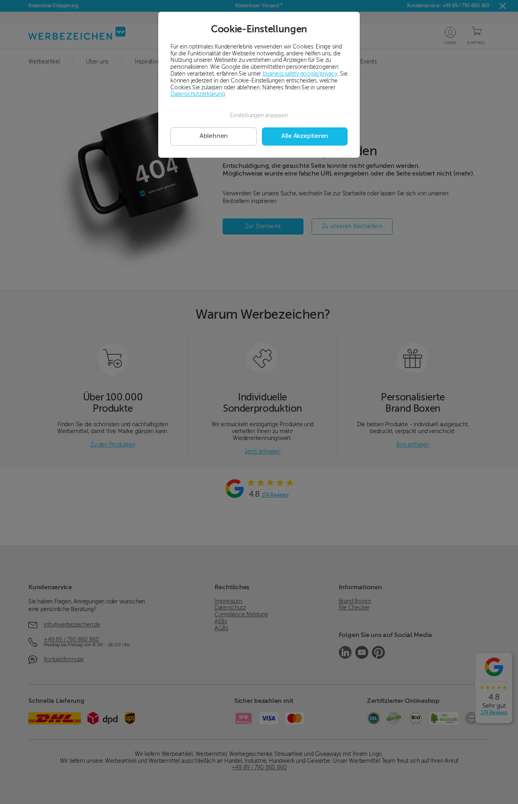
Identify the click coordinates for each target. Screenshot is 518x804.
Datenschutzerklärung (197, 94)
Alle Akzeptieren (304, 136)
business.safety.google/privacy (300, 74)
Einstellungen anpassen (259, 115)
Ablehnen (214, 136)
